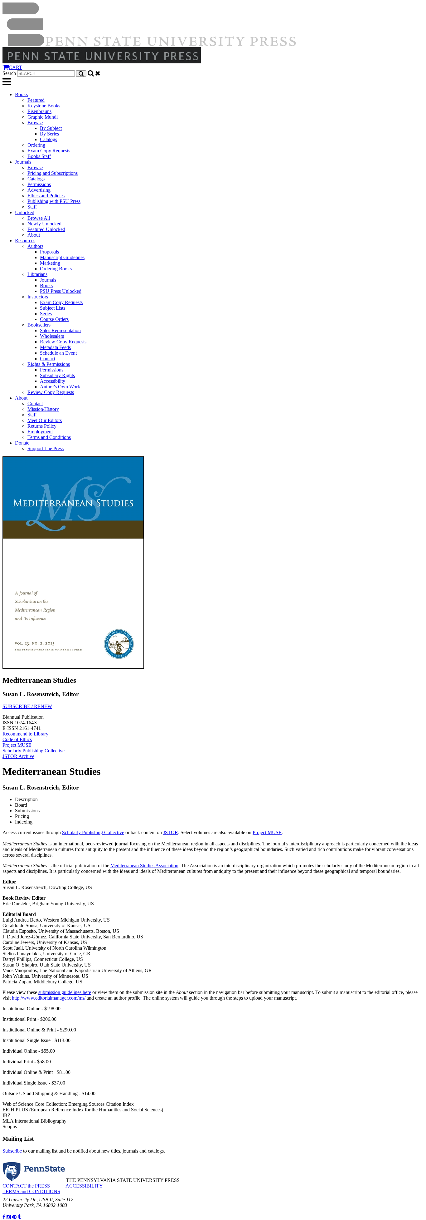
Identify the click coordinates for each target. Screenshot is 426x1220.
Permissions (39, 184)
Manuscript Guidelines (62, 257)
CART (15, 67)
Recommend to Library (25, 733)
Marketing (50, 263)
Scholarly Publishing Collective (33, 750)
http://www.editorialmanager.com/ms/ (48, 998)
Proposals (49, 251)
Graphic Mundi (42, 117)
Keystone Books (43, 105)
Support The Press (45, 448)
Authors (35, 246)
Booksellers (39, 324)
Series (46, 313)
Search (9, 73)
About (33, 235)
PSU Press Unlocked (60, 291)
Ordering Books (56, 268)
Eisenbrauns (39, 111)
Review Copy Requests (63, 341)
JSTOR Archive (18, 756)
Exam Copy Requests (48, 150)
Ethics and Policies (46, 195)
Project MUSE (16, 745)
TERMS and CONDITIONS (31, 1191)
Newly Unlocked (44, 223)
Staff (32, 206)
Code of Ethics (17, 739)
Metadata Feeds (55, 347)
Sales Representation (60, 330)
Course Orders (54, 319)
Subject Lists (52, 308)
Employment (40, 431)
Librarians (37, 274)
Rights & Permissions (48, 364)
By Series (49, 133)
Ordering (36, 145)
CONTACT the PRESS (26, 1185)
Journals (23, 162)
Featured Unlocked (46, 229)
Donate (22, 442)
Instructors (37, 296)
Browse (35, 122)
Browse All (38, 218)
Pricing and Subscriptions (52, 173)
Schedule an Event (58, 353)
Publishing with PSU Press (53, 201)
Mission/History (43, 409)
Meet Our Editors (44, 420)
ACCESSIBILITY (84, 1185)
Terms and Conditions (49, 437)
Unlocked (24, 212)
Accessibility (52, 381)
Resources (25, 240)
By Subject (51, 128)
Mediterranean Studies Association (144, 865)
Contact (47, 358)
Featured (36, 100)
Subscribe (12, 1151)
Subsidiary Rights (57, 375)
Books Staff (39, 156)
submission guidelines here (64, 992)
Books (21, 94)
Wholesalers (52, 336)
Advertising (39, 190)
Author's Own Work (60, 386)
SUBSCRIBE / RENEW (27, 706)
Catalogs (48, 139)
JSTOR (170, 832)
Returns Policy (41, 426)
